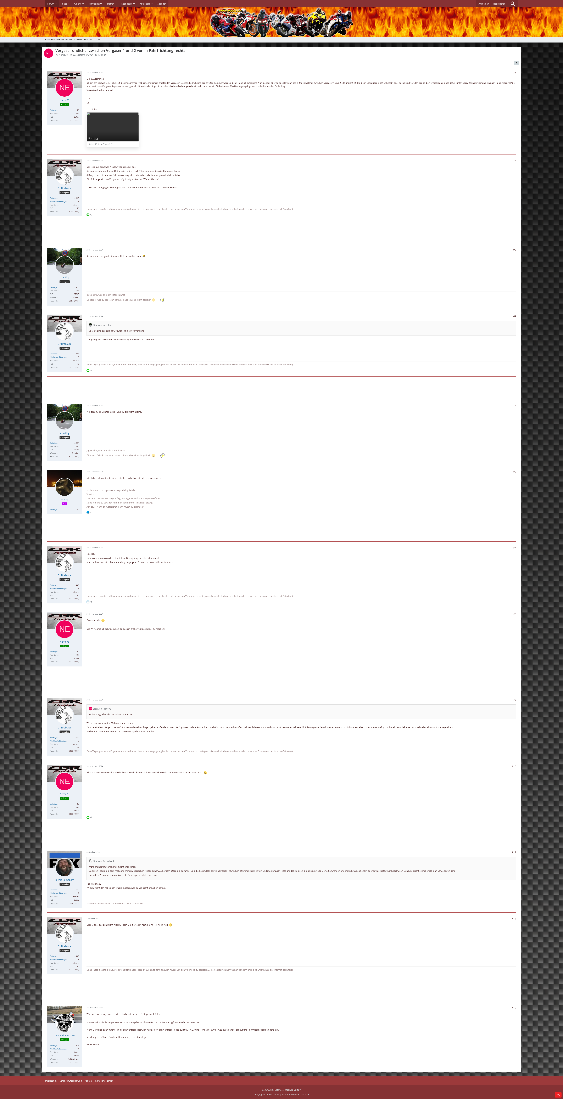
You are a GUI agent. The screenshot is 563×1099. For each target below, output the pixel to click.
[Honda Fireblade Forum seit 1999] (281, 22)
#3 (514, 249)
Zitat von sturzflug (102, 324)
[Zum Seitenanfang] (558, 1095)
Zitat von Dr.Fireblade (104, 861)
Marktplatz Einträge (58, 201)
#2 (514, 160)
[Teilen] (516, 63)
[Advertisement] (281, 231)
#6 (514, 471)
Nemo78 (63, 54)
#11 (514, 852)
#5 (514, 405)
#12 (514, 918)
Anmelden (484, 3)
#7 (514, 547)
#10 (514, 766)
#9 (514, 699)
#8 (514, 614)
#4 (514, 316)
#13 (514, 1007)
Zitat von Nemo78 (102, 708)
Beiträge (53, 110)
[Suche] (513, 3)
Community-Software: (281, 1089)
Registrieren (499, 3)
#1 (514, 72)
